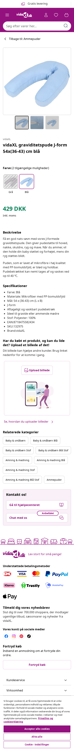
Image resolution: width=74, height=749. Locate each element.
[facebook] (6, 636)
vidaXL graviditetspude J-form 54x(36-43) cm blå (35, 148)
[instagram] (14, 636)
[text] (14, 209)
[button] (11, 186)
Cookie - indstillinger (37, 744)
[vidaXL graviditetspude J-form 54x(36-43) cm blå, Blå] (37, 81)
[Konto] (46, 15)
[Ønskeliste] (56, 15)
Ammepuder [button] (54, 479)
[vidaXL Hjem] (24, 15)
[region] (37, 722)
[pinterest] (21, 636)
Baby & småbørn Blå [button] (45, 440)
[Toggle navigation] (7, 15)
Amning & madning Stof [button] (20, 470)
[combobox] (37, 26)
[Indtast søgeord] (66, 26)
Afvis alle (37, 736)
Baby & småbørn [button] (16, 440)
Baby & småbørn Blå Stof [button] (53, 450)
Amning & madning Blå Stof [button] (22, 479)
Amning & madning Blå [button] (51, 460)
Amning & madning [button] (17, 460)
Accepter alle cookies (37, 728)
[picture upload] (37, 395)
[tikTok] (29, 636)
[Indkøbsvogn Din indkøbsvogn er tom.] (66, 15)
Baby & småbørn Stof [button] (18, 450)
